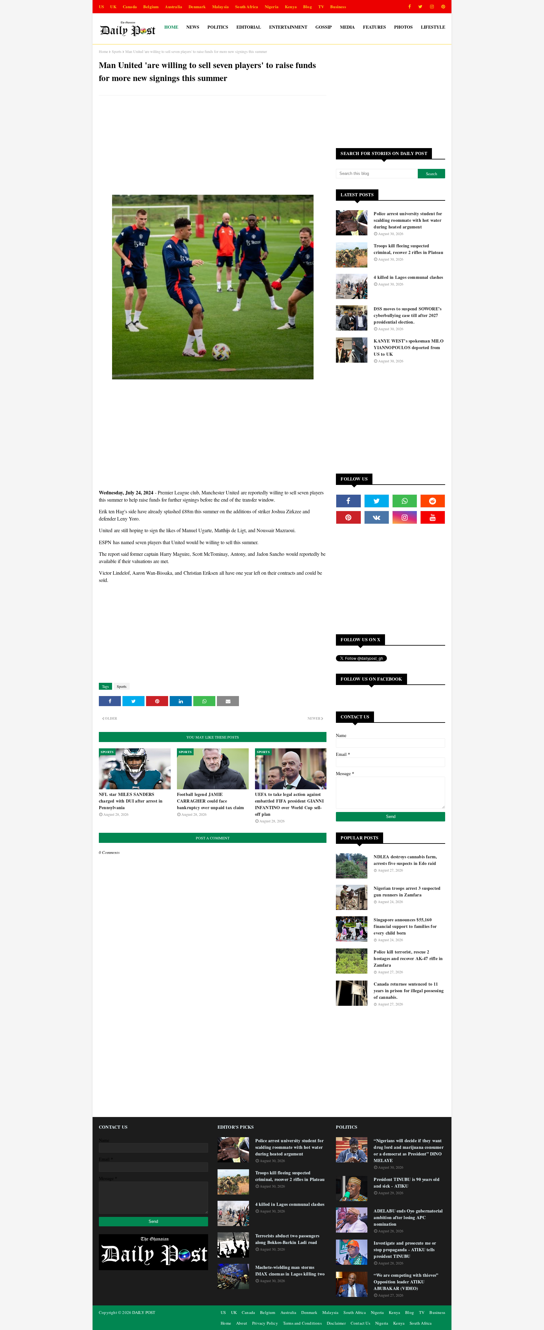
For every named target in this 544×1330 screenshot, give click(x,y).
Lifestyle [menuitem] (433, 27)
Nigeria (272, 6)
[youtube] (432, 517)
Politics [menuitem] (217, 27)
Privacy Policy (265, 1323)
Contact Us (360, 1323)
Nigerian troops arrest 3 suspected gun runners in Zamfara (407, 891)
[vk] (376, 517)
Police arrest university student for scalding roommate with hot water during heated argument (408, 220)
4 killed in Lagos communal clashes (408, 277)
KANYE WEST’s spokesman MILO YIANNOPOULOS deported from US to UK (408, 347)
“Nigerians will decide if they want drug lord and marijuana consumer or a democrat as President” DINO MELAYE (408, 1150)
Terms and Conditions (302, 1323)
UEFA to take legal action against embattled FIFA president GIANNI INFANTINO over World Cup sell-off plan (289, 804)
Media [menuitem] (347, 27)
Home (103, 51)
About (241, 1323)
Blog (307, 6)
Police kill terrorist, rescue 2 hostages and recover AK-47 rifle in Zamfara (408, 958)
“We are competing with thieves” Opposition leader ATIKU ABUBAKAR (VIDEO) (406, 1282)
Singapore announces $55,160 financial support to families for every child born (405, 926)
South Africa (246, 6)
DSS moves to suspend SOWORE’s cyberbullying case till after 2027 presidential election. (407, 315)
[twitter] (420, 6)
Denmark (197, 6)
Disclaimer (336, 1323)
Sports (117, 51)
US (101, 6)
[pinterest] (442, 6)
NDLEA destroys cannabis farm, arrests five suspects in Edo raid (405, 860)
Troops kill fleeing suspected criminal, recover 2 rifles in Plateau (408, 249)
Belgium (151, 6)
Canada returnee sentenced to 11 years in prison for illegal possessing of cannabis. (409, 990)
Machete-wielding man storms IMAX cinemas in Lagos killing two (290, 1270)
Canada (130, 6)
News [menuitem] (192, 27)
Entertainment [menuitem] (288, 27)
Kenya (291, 6)
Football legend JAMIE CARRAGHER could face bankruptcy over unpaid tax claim (210, 801)
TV (321, 6)
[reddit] (432, 501)
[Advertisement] (212, 146)
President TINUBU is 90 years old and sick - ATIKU (406, 1182)
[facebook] (409, 6)
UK (113, 6)
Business (338, 6)
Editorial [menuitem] (248, 27)
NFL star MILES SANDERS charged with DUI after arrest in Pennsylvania (130, 801)
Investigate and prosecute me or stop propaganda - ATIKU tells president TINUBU (405, 1249)
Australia (173, 6)
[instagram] (432, 6)
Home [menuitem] (171, 27)
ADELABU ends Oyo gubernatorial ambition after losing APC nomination (408, 1217)
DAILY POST (143, 1312)
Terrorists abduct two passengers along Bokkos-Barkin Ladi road (287, 1239)
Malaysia (220, 6)
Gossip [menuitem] (323, 27)
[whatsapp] (404, 501)
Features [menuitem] (374, 27)
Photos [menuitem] (403, 27)
